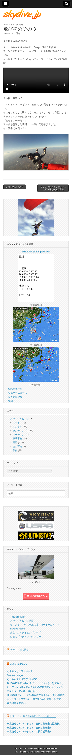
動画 (21, 25)
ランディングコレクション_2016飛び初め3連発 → (53, 188)
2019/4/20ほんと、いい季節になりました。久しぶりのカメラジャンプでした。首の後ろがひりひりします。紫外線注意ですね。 (35, 699)
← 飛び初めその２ (15, 187)
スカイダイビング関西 (22, 620)
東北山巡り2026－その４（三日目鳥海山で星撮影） (34, 723)
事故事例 (17, 438)
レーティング (20, 434)
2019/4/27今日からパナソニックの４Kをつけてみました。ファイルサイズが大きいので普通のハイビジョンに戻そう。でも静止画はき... (35, 687)
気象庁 (11, 400)
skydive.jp (34, 748)
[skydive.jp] (23, 15)
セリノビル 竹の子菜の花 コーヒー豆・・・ (34, 624)
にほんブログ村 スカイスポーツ (27, 636)
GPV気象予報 (15, 388)
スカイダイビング (10, 25)
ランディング (20, 430)
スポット (17, 422)
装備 (15, 450)
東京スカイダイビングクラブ (25, 632)
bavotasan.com (50, 752)
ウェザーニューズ (17, 392)
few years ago (15, 675)
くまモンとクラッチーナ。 (21, 671)
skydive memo (17, 628)
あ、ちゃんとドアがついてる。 (23, 679)
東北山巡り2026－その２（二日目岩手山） (29, 731)
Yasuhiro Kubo (18, 616)
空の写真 (17, 446)
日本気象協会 (15, 396)
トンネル (17, 426)
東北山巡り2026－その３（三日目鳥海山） (29, 727)
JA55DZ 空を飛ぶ (19, 649)
